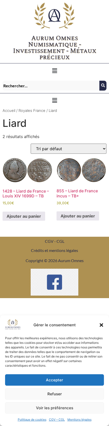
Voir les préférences (54, 407)
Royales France (32, 110)
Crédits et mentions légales (54, 250)
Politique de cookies (32, 419)
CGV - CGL (54, 241)
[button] (101, 325)
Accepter (54, 380)
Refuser (54, 393)
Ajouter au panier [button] (24, 216)
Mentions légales (79, 419)
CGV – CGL (57, 419)
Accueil (9, 110)
